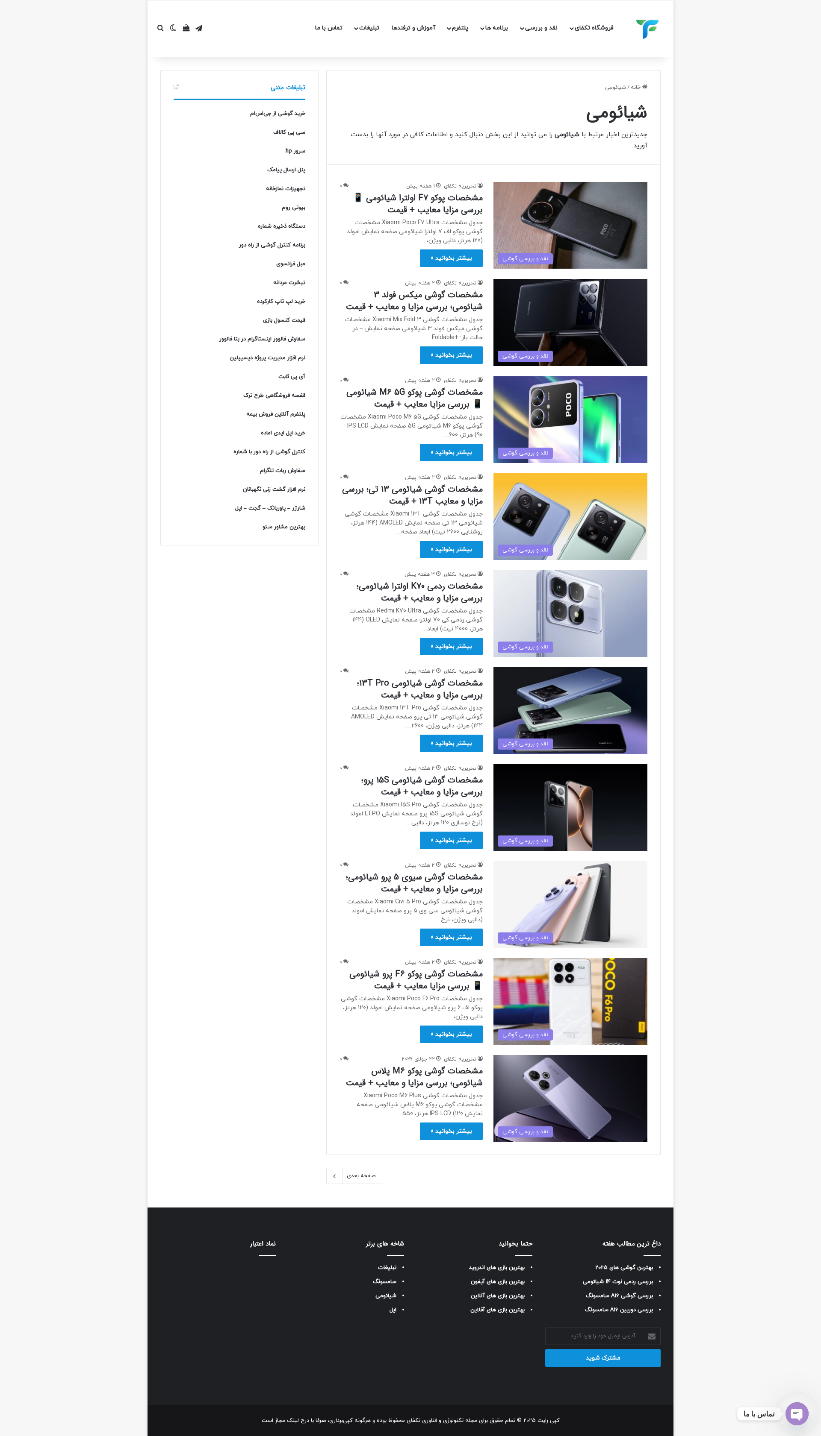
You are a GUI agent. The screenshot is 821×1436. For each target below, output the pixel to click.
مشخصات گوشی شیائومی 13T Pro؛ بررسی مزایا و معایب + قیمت (420, 689)
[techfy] (648, 29)
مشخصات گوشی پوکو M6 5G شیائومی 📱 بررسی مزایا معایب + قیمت (414, 398)
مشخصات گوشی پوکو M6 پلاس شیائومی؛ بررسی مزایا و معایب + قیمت (414, 1077)
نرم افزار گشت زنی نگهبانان (274, 489)
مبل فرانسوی (290, 264)
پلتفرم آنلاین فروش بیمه (275, 414)
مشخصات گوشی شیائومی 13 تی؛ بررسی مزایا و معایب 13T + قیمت (412, 495)
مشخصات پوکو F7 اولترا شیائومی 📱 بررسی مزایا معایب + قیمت (418, 204)
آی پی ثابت (291, 377)
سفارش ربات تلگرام (282, 471)
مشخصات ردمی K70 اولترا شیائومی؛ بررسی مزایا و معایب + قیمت (420, 592)
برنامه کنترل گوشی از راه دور (272, 245)
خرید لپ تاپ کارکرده (281, 301)
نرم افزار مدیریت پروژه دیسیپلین (267, 358)
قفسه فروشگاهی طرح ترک (274, 395)
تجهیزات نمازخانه (285, 189)
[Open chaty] (797, 1413)
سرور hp (295, 151)
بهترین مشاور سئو (284, 527)
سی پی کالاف (289, 132)
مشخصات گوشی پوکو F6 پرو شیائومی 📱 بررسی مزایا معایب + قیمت (416, 980)
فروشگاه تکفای (594, 28)
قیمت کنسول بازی (284, 320)
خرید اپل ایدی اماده (283, 433)
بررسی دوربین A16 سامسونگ (619, 1310)
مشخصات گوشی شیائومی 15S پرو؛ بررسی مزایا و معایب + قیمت (422, 786)
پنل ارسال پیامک (286, 170)
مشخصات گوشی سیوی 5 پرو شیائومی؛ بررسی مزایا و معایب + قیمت (414, 883)
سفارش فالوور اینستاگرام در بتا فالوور (262, 339)
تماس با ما (329, 28)
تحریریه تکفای (460, 186)
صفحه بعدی (361, 1176)
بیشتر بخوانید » (451, 258)
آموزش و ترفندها (413, 28)
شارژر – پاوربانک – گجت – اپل (270, 508)
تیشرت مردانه (289, 283)
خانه (636, 87)
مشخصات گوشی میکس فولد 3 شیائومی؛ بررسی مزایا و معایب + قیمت (414, 301)
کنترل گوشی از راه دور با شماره (269, 452)
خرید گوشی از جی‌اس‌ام (277, 113)
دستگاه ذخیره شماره (281, 226)
